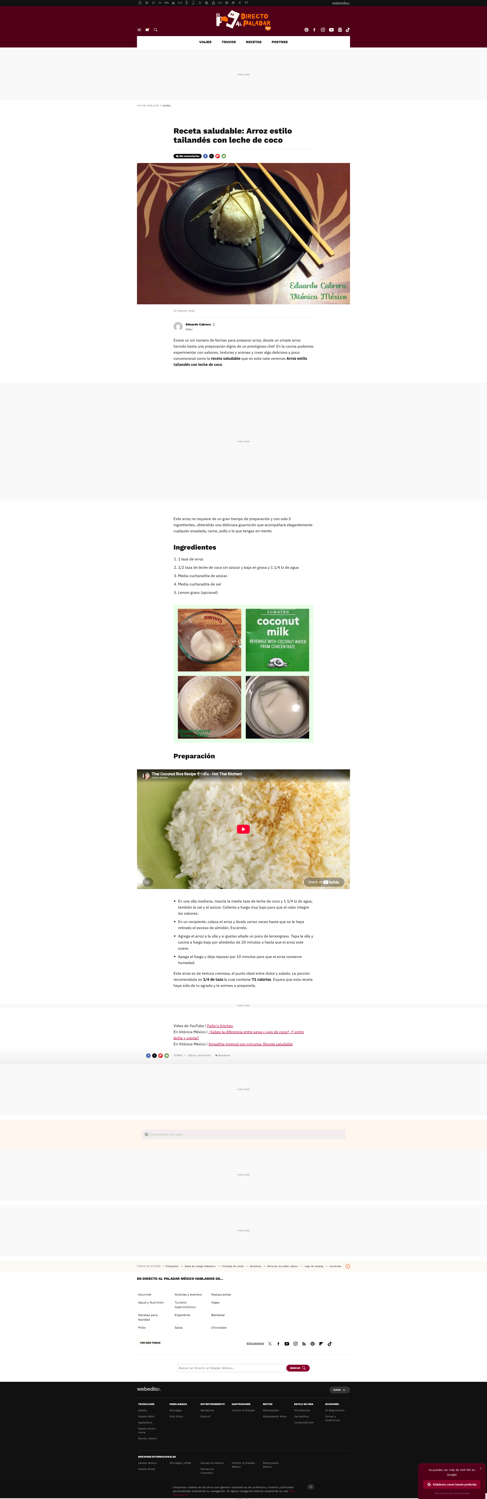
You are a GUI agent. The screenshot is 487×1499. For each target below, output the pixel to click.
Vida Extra (176, 1416)
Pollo (142, 1327)
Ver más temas (150, 1342)
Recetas (254, 42)
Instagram (323, 29)
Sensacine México (212, 1462)
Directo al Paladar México (243, 1464)
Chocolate (218, 1327)
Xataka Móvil (146, 1416)
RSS (304, 1343)
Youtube (331, 29)
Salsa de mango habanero (200, 1266)
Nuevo (147, 29)
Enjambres (182, 1315)
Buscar (156, 29)
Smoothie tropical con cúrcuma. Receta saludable (250, 1044)
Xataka (142, 1410)
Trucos (229, 42)
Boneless (256, 1266)
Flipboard (217, 156)
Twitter (211, 156)
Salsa (178, 1327)
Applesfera (145, 1422)
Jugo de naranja (314, 1266)
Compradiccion (304, 1422)
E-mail (223, 156)
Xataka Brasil (146, 1469)
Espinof (205, 1416)
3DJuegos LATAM (180, 1462)
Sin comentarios (189, 156)
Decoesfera (301, 1416)
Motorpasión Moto (274, 1416)
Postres (280, 42)
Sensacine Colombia (207, 1470)
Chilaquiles (172, 1266)
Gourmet (144, 1294)
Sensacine (207, 1410)
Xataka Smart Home (147, 1430)
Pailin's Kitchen (220, 1025)
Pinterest (306, 29)
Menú (139, 29)
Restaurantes (221, 1294)
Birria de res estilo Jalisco (283, 1266)
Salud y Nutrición (199, 1055)
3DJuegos (175, 1410)
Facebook (314, 29)
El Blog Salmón (335, 1410)
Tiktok (347, 29)
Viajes (205, 42)
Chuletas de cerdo (233, 1266)
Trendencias (302, 1410)
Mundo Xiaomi (147, 1438)
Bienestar (224, 1055)
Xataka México (147, 1462)
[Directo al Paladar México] (243, 20)
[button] (200, 324)
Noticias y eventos (188, 1294)
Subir (337, 1389)
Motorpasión (271, 1410)
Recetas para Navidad (148, 1317)
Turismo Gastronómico (185, 1305)
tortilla (166, 105)
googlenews (340, 29)
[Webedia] (149, 1389)
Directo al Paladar (243, 1410)
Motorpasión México (271, 1464)
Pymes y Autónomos (332, 1418)
